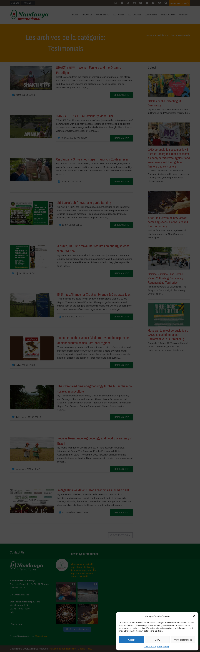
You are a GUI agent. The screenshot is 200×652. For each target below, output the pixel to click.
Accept (131, 639)
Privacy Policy (163, 646)
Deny (157, 639)
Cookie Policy (150, 646)
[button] (193, 616)
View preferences (183, 639)
